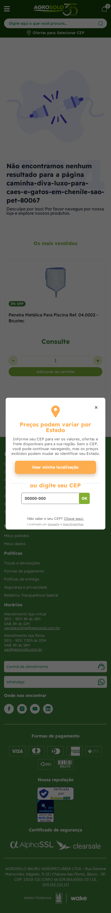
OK (84, 498)
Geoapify (54, 524)
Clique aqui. (74, 518)
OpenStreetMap (73, 524)
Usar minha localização (55, 467)
